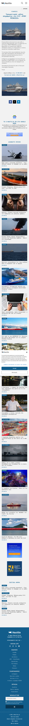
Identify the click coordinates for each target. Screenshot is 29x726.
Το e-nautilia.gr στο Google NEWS (14, 122)
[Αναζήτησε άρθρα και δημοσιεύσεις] (22, 3)
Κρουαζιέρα (14, 661)
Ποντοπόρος (14, 663)
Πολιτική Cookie (14, 716)
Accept (14, 368)
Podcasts (14, 668)
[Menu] (26, 3)
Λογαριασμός (14, 691)
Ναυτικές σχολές (14, 676)
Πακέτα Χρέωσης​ (14, 689)
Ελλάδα (14, 652)
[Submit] (14, 706)
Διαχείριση (19, 719)
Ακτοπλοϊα (14, 657)
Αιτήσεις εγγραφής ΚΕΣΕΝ (15, 680)
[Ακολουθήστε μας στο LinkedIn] (19, 646)
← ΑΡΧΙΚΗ (24, 8)
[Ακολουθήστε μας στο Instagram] (10, 646)
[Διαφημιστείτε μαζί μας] (14, 134)
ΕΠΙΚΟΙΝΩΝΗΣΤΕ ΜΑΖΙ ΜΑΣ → (14, 640)
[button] (27, 352)
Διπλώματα (14, 674)
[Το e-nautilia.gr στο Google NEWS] (14, 117)
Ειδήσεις (14, 11)
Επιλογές (14, 372)
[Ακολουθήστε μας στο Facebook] (13, 646)
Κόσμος (14, 654)
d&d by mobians (14, 723)
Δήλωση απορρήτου (11, 719)
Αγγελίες (14, 687)
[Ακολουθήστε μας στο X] (16, 646)
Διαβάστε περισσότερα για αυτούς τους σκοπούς (15, 364)
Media (14, 666)
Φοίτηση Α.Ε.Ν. (14, 678)
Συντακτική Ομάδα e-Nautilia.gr (14, 75)
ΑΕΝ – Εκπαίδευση (14, 659)
